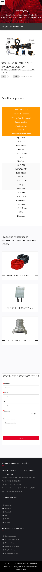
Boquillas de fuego (10, 550)
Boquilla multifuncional (27, 15)
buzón (5, 393)
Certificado (8, 512)
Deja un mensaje (9, 419)
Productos (8, 508)
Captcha (6, 411)
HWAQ (25, 569)
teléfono (6, 402)
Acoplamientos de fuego (12, 546)
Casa (7, 15)
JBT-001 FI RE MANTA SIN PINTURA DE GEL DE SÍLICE (22, 307)
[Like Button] (3, 76)
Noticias (7, 519)
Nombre (6, 384)
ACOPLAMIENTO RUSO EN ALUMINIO (22, 340)
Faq (6, 515)
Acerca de (8, 505)
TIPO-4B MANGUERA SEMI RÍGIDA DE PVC (22, 275)
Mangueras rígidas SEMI (12, 539)
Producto (13, 15)
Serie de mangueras (10, 536)
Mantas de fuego (9, 543)
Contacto (7, 522)
